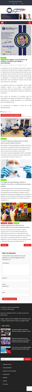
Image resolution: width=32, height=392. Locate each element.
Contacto (5, 384)
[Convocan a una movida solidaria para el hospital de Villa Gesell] (5, 349)
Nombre (4, 278)
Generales (3, 58)
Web (3, 292)
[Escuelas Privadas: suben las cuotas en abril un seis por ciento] (5, 332)
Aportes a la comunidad (9, 371)
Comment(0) (23, 65)
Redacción (15, 65)
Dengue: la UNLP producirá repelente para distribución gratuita (5, 245)
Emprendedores (7, 367)
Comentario (6, 263)
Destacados (6, 374)
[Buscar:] (12, 359)
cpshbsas (8, 112)
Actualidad (4, 223)
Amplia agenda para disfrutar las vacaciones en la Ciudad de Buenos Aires (15, 226)
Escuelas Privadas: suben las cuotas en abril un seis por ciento (21, 330)
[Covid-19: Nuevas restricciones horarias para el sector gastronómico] (16, 127)
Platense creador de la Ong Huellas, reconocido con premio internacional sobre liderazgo (21, 340)
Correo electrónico (5, 285)
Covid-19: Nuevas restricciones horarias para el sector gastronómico (14, 142)
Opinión (5, 381)
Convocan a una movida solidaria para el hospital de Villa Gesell (21, 348)
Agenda (10, 223)
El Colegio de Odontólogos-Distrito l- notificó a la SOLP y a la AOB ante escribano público (16, 184)
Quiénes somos (7, 364)
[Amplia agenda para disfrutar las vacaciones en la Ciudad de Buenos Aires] (16, 212)
